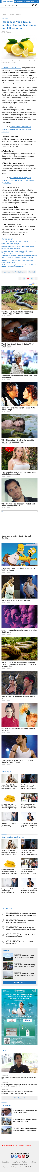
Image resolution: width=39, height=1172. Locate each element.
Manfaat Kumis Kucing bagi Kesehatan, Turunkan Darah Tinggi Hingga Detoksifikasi (18, 180)
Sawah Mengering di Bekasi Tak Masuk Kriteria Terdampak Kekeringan (21, 936)
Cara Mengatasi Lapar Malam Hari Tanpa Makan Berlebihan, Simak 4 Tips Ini (18, 247)
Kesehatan (5, 19)
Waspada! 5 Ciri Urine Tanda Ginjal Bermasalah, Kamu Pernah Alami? (17, 261)
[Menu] (3, 5)
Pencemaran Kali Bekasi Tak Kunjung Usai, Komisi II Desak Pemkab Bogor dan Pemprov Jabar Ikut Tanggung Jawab (21, 928)
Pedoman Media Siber (19, 1164)
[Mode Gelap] (33, 5)
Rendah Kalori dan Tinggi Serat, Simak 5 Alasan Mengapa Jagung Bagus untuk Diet (17, 252)
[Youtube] (23, 1156)
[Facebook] (12, 1156)
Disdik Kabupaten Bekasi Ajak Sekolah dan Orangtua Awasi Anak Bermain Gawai (19, 1085)
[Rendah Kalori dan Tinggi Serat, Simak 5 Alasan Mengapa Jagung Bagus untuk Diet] (10, 797)
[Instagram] (19, 1156)
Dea (7, 31)
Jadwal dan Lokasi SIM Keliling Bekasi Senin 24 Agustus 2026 (24, 965)
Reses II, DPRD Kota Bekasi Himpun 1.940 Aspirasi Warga (19, 943)
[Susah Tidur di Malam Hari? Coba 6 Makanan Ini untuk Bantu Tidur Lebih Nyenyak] (10, 778)
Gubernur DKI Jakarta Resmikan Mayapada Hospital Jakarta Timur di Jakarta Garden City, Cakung (19, 256)
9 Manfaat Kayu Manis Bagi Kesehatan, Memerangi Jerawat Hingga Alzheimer (16, 129)
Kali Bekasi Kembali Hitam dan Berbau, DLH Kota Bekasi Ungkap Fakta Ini (20, 921)
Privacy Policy (15, 1162)
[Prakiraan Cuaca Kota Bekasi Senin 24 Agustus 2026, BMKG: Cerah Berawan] (8, 957)
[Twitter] (16, 1156)
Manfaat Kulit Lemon (19, 272)
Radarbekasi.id (11, 5)
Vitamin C (32, 272)
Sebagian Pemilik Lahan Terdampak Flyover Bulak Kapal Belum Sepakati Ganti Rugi (25, 1129)
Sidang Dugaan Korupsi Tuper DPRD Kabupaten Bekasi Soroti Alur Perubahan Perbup (17, 1092)
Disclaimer (33, 1162)
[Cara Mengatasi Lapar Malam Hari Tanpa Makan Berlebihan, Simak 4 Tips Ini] (29, 778)
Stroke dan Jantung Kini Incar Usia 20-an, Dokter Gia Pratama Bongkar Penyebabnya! (19, 266)
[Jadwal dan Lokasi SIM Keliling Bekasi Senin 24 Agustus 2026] (8, 966)
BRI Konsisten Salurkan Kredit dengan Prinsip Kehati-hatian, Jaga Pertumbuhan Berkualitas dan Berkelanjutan (21, 914)
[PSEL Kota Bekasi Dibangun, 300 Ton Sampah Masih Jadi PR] (7, 1121)
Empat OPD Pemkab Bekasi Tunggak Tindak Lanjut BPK (19, 1078)
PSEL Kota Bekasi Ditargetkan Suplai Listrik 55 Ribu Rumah (25, 1111)
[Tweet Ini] (24, 278)
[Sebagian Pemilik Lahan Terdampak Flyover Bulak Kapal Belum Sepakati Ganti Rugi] (7, 1130)
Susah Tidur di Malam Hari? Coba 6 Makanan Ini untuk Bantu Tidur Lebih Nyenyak (20, 243)
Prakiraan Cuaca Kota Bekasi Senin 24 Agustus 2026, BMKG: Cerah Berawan (24, 956)
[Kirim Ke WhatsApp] (36, 278)
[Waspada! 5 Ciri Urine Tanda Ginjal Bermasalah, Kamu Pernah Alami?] (10, 816)
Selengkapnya (19, 982)
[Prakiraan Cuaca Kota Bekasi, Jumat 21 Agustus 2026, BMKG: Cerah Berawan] (8, 975)
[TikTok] (27, 1156)
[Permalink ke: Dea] (3, 32)
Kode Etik (5, 1162)
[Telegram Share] (32, 278)
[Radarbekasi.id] (19, 1153)
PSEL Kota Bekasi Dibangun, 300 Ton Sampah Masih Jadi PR (25, 1120)
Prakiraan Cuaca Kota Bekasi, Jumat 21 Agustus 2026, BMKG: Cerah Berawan (24, 974)
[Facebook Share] (20, 278)
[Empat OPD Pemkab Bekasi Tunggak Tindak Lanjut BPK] (20, 1063)
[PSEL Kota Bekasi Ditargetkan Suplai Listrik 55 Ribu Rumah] (7, 1112)
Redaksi (24, 1162)
